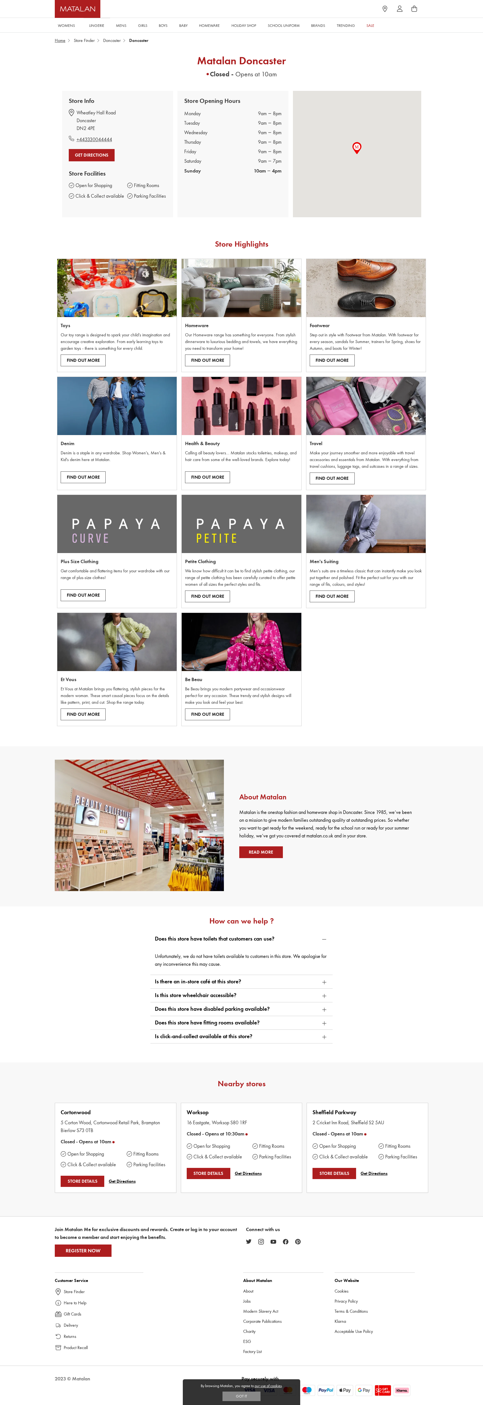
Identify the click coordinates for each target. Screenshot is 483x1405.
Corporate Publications (262, 1321)
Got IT (241, 1396)
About (248, 1291)
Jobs (247, 1301)
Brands (318, 25)
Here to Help (75, 1302)
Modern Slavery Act (260, 1311)
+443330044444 (94, 139)
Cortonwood (76, 1112)
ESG (247, 1341)
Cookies (342, 1291)
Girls (142, 25)
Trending (346, 25)
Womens (66, 25)
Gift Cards (72, 1314)
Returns (70, 1336)
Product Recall (76, 1347)
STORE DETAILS (83, 1181)
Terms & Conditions (351, 1311)
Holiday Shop (243, 25)
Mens (121, 25)
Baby (183, 25)
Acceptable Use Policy (354, 1331)
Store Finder (84, 40)
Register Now (83, 1251)
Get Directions (91, 155)
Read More (261, 852)
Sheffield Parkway (334, 1112)
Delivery (71, 1325)
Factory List (252, 1351)
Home (60, 40)
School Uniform (284, 25)
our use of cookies (268, 1385)
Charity (249, 1331)
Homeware (209, 25)
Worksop (198, 1112)
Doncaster (112, 40)
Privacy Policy (346, 1301)
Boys (163, 25)
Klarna (340, 1321)
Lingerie (96, 25)
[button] (241, 939)
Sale (370, 25)
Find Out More (83, 360)
